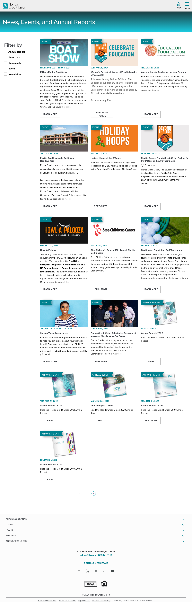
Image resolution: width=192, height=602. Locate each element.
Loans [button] (9, 530)
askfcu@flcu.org (88, 555)
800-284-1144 (105, 555)
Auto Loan (14, 57)
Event (11, 68)
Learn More (50, 114)
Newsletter (14, 74)
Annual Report (16, 51)
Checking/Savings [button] (16, 519)
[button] (178, 5)
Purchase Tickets (102, 114)
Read (151, 361)
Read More (151, 420)
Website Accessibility (102, 600)
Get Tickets (100, 206)
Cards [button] (9, 524)
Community (14, 63)
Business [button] (11, 535)
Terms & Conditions (68, 600)
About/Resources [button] (16, 541)
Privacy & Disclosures (47, 600)
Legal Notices (84, 600)
